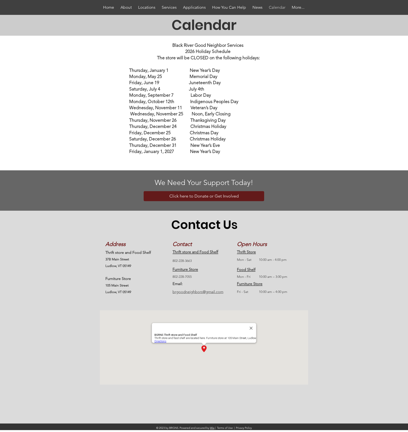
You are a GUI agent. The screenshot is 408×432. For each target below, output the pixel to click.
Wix (212, 427)
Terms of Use (225, 427)
